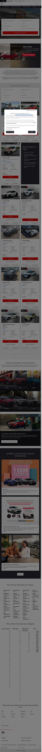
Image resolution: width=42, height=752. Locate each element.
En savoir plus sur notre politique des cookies (12, 127)
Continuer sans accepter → (32, 110)
